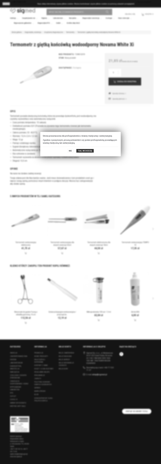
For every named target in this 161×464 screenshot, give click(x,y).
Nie (70, 151)
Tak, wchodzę (85, 151)
